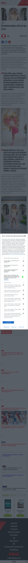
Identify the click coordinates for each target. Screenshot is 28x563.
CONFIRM (8, 322)
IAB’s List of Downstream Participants (15, 254)
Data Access (14, 327)
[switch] (23, 261)
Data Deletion (6, 327)
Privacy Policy (21, 327)
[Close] (25, 236)
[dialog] (14, 281)
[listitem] (14, 258)
